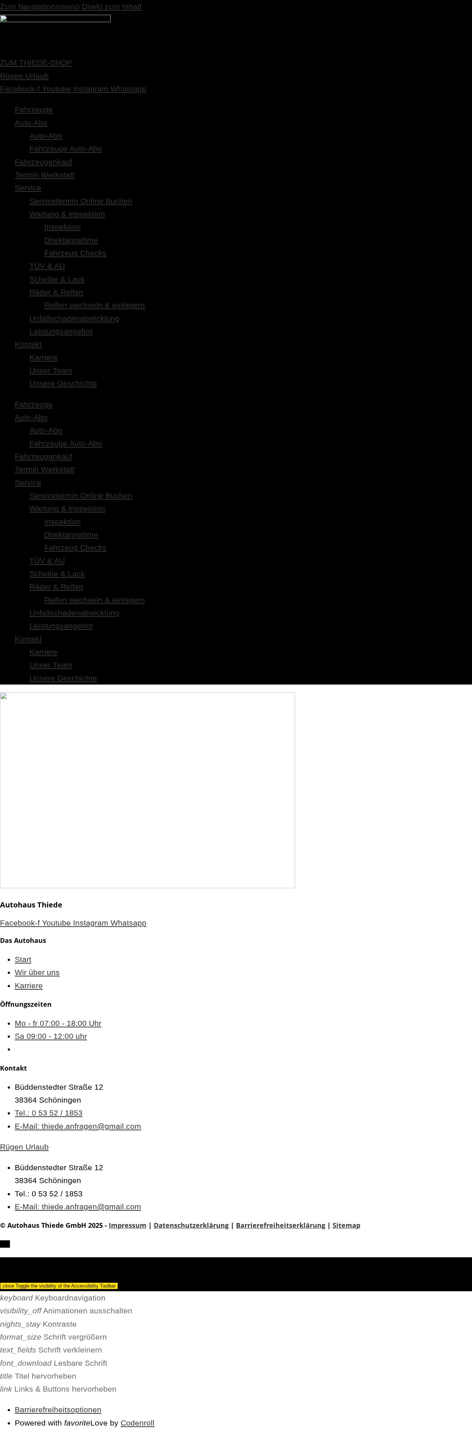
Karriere (44, 357)
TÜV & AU (47, 266)
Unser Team (51, 370)
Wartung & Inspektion (67, 214)
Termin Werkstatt (44, 174)
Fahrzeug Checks (75, 253)
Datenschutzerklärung (191, 1225)
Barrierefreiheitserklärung (280, 1225)
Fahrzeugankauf (43, 162)
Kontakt (28, 344)
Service (28, 187)
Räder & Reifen (56, 292)
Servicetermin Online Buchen (81, 201)
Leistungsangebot (61, 331)
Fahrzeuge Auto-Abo (66, 148)
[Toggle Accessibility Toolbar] (5, 1244)
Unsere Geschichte (63, 383)
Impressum (127, 1225)
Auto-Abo (31, 122)
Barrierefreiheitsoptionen (58, 1409)
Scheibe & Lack (57, 279)
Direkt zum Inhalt (112, 6)
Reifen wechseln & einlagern (94, 305)
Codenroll (138, 1423)
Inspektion (62, 227)
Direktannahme (71, 240)
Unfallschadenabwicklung (74, 318)
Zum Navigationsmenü (40, 6)
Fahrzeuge (34, 109)
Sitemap (346, 1225)
